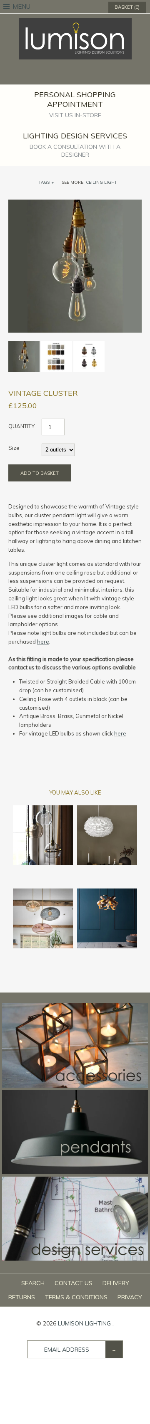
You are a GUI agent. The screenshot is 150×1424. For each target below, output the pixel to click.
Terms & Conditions (76, 1297)
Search (33, 1283)
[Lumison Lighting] (75, 22)
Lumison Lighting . (86, 1323)
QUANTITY (21, 426)
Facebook (58, 74)
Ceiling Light (101, 182)
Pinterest (80, 74)
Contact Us (73, 1283)
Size (14, 447)
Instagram (91, 74)
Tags (47, 182)
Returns (21, 1297)
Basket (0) (127, 7)
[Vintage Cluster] (75, 203)
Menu (21, 6)
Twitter (69, 74)
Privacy (130, 1297)
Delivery (115, 1283)
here (43, 641)
